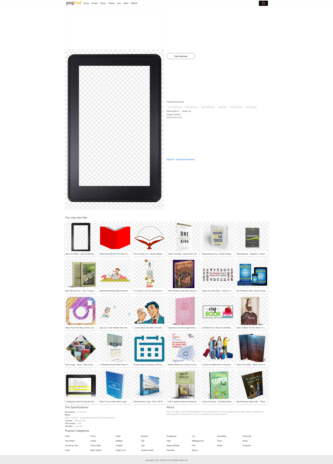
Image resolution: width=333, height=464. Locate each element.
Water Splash (96, 450)
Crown (95, 3)
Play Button (70, 440)
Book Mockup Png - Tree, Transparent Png (83, 290)
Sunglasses (171, 436)
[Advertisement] (114, 31)
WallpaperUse (198, 440)
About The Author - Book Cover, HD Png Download (258, 364)
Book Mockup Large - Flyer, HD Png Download (153, 401)
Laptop (93, 440)
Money (195, 450)
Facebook (170, 450)
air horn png (251, 107)
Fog (142, 440)
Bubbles (119, 440)
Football (119, 445)
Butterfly (144, 436)
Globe (219, 445)
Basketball (221, 436)
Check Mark (95, 445)
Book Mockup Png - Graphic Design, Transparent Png (225, 253)
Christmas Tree (71, 445)
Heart (67, 436)
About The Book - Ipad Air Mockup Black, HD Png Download (90, 253)
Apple (118, 436)
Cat (193, 436)
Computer (247, 445)
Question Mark (147, 450)
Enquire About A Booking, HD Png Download (152, 364)
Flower (111, 3)
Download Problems (185, 159)
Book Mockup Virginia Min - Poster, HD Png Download (259, 401)
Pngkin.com (121, 450)
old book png (236, 107)
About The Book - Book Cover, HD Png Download (188, 253)
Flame (93, 436)
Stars (126, 3)
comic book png (174, 107)
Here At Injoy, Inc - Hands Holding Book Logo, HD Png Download (160, 253)
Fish (194, 445)
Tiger (168, 440)
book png (222, 107)
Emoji (103, 3)
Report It (170, 159)
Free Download (180, 56)
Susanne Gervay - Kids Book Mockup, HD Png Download (226, 401)
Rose (219, 440)
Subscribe (247, 436)
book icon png (191, 107)
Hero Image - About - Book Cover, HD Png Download (87, 364)
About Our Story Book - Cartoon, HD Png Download (224, 290)
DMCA (134, 3)
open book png (208, 107)
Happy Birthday (173, 445)
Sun (119, 3)
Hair (143, 445)
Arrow (86, 3)
